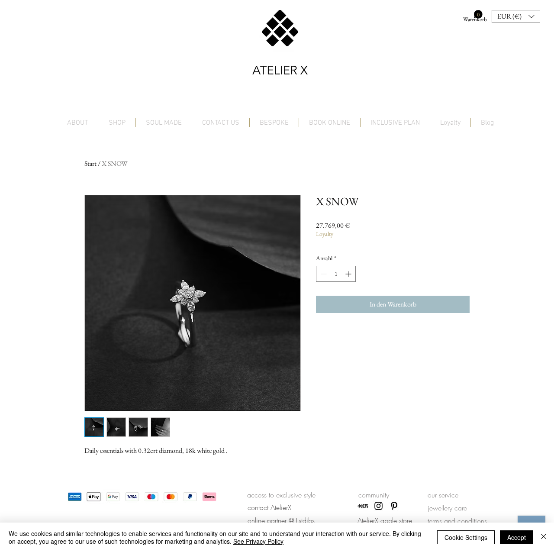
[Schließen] (543, 537)
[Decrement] (322, 273)
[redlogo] (363, 505)
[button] (473, 16)
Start (90, 163)
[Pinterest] (394, 505)
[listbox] (516, 16)
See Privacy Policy (258, 541)
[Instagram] (378, 505)
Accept (516, 537)
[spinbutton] (336, 273)
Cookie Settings (465, 537)
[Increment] (349, 273)
